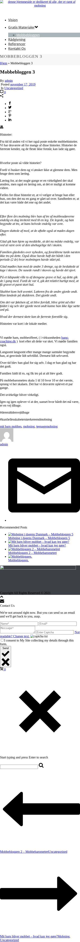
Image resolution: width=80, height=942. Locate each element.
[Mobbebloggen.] (20, 556)
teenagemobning (47, 426)
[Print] (1, 127)
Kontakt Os (17, 48)
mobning (29, 426)
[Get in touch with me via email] (44, 520)
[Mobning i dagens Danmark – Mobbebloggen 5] (40, 534)
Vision (13, 20)
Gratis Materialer (21, 27)
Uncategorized (13, 88)
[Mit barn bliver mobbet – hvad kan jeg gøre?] (38, 541)
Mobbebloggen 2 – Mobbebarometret (32, 553)
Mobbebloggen (28, 35)
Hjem (3, 63)
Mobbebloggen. (18, 560)
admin (9, 80)
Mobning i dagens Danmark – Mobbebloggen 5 (39, 538)
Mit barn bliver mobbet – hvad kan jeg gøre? (37, 545)
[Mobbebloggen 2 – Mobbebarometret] (34, 549)
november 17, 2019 (22, 84)
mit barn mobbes (11, 426)
